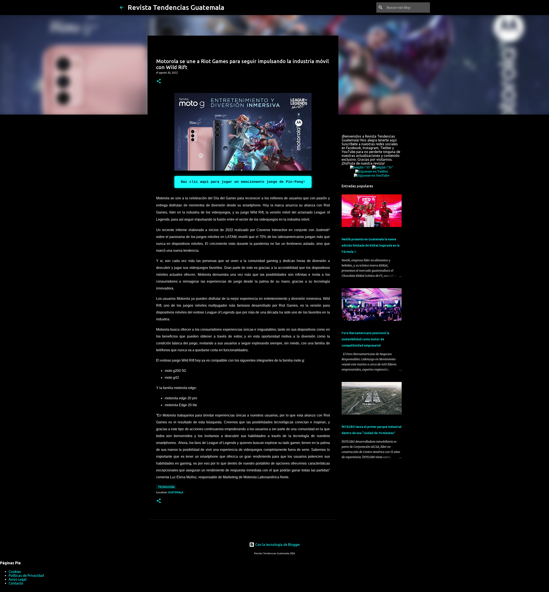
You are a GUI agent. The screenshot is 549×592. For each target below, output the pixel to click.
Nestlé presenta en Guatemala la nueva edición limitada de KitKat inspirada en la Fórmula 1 (371, 245)
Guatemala (175, 492)
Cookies (15, 572)
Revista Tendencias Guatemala (176, 7)
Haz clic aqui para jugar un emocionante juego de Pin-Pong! (243, 182)
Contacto (16, 583)
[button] (158, 81)
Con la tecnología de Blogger (277, 545)
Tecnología (166, 487)
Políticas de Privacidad (26, 575)
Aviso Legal (17, 579)
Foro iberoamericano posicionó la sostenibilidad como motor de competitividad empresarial (365, 339)
